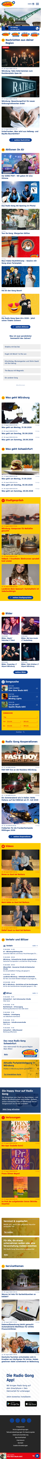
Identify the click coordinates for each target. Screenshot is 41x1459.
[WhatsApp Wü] (29, 1420)
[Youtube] (23, 1420)
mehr (35, 946)
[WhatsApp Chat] (37, 28)
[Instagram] (17, 1420)
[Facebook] (12, 1420)
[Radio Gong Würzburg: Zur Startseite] (8, 4)
